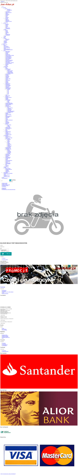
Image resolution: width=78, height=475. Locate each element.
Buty (6, 33)
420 (8, 91)
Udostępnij (3, 258)
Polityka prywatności (5, 336)
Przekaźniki (9, 151)
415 (8, 90)
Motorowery (7, 20)
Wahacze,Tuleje (8, 127)
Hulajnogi (7, 17)
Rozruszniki (9, 152)
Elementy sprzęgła (10, 72)
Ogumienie (6, 64)
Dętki (6, 65)
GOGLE (5, 43)
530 (8, 92)
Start (2, 6)
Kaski (3, 37)
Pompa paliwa (8, 61)
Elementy (7, 133)
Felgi (6, 120)
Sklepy (3, 328)
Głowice (7, 79)
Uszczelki (7, 75)
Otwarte (5, 38)
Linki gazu (9, 108)
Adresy (3, 292)
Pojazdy (4, 7)
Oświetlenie (8, 139)
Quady (7, 15)
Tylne (8, 125)
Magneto (9, 143)
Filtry (5, 164)
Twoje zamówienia (5, 344)
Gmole (7, 119)
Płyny (5, 45)
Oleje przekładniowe (7, 47)
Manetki (7, 113)
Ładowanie (7, 154)
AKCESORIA (5, 172)
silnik (5, 67)
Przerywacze (9, 144)
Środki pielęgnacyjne (7, 48)
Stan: (1, 263)
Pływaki (7, 53)
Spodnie (7, 26)
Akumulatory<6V (8, 148)
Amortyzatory (8, 124)
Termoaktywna (8, 28)
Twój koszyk (4, 350)
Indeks (1, 261)
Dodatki (5, 29)
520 (8, 93)
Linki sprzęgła (10, 109)
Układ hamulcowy (7, 157)
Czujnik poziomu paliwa (9, 60)
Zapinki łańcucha (8, 87)
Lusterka (8, 100)
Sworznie (7, 74)
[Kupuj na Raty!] (39, 254)
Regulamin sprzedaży (5, 185)
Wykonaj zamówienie (5, 351)
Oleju (5, 129)
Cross (6, 16)
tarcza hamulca (8, 161)
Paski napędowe (8, 88)
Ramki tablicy (8, 116)
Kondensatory (10, 145)
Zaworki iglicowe (8, 56)
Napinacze (7, 86)
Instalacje (7, 156)
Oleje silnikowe (6, 46)
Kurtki (7, 25)
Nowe (5, 8)
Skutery (7, 13)
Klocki (7, 159)
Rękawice (7, 24)
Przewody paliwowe (9, 63)
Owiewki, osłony (8, 112)
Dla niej (6, 30)
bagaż (5, 174)
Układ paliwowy (7, 51)
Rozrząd (7, 82)
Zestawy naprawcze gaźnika (10, 55)
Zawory (7, 81)
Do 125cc (9, 10)
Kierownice (7, 105)
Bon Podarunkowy (5, 178)
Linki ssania (9, 110)
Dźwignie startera (8, 106)
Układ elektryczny (7, 136)
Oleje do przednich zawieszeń (8, 49)
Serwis (3, 177)
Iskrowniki (9, 146)
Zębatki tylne (8, 84)
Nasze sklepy (4, 186)
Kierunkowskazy (8, 147)
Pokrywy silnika (8, 78)
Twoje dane (4, 343)
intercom (5, 175)
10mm (8, 102)
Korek (7, 130)
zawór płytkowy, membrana (10, 62)
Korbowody (7, 76)
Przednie (9, 126)
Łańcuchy (8, 89)
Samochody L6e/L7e (9, 21)
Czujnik (5, 167)
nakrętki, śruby (6, 66)
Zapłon (7, 141)
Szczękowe (5, 42)
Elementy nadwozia (8, 97)
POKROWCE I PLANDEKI (8, 173)
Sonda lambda (8, 155)
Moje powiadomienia (5, 293)
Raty (3, 338)
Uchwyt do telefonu (7, 176)
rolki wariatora (8, 95)
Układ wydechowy (7, 131)
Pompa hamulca (8, 162)
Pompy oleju (7, 59)
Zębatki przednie (8, 85)
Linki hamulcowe (10, 107)
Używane (6, 18)
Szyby (7, 118)
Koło (6, 115)
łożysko (7, 68)
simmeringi (7, 77)
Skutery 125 (7, 11)
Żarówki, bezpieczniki (9, 137)
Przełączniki (7, 122)
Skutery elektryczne (8, 12)
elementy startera (6, 166)
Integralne (5, 40)
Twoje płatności (4, 345)
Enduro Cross (6, 39)
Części (4, 50)
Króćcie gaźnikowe (8, 58)
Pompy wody (8, 171)
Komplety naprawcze (9, 169)
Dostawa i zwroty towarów (6, 184)
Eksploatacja (4, 44)
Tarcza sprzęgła (10, 71)
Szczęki (7, 158)
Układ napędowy (7, 83)
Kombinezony (8, 27)
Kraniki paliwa (8, 54)
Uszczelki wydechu (8, 134)
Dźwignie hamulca (8, 104)
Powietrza (7, 165)
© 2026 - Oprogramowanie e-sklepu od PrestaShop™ (8, 473)
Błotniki (7, 98)
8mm (8, 101)
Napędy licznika (8, 99)
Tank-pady (7, 117)
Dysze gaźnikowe (8, 57)
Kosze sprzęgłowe (10, 70)
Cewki (8, 142)
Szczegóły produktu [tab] (5, 259)
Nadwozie (6, 96)
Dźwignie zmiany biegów (9, 103)
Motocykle (8, 9)
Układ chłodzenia (7, 168)
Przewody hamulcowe (9, 160)
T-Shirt (5, 36)
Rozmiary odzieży (4, 183)
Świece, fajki (7, 138)
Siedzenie (7, 121)
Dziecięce (5, 41)
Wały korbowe (8, 80)
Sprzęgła (8, 69)
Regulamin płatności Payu (6, 337)
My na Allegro (4, 329)
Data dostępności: (3, 262)
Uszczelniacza (8, 128)
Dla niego (6, 23)
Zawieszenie (6, 123)
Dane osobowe (4, 290)
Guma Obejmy (6, 135)
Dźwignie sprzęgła (8, 114)
